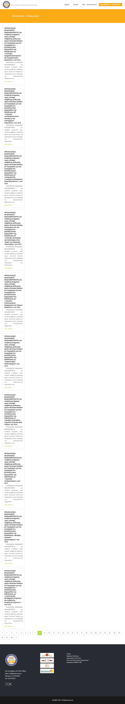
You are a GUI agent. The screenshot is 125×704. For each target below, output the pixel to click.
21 (100, 633)
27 (7, 637)
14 (67, 633)
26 (2, 637)
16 (77, 633)
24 (114, 633)
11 (53, 633)
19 (91, 633)
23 (109, 633)
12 (58, 633)
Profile (69, 654)
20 (95, 633)
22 (105, 633)
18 (86, 633)
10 (49, 633)
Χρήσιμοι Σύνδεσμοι (73, 656)
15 (72, 633)
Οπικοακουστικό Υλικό (74, 658)
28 (11, 637)
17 (81, 633)
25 (119, 633)
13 (63, 633)
